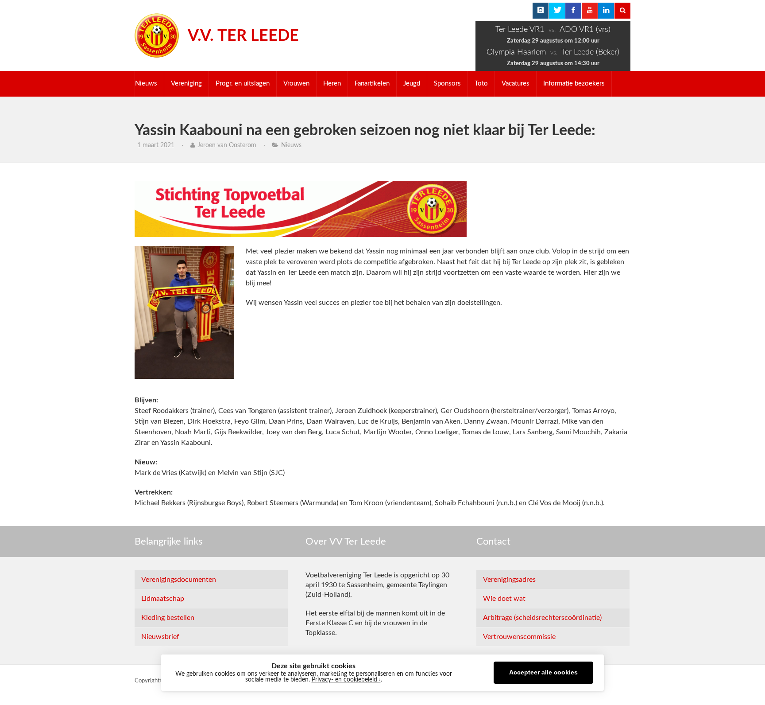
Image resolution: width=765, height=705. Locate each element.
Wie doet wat (504, 598)
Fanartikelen (372, 83)
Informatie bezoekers (574, 83)
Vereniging (186, 83)
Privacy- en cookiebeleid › (346, 680)
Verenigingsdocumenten (178, 579)
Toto (481, 83)
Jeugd (411, 83)
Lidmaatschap (162, 598)
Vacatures (515, 83)
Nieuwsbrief (160, 636)
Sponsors (447, 83)
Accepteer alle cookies (543, 672)
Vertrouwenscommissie (519, 636)
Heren (332, 83)
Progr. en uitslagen (243, 83)
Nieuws (146, 83)
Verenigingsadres (509, 579)
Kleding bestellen (167, 617)
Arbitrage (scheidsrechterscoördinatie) (542, 617)
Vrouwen (296, 83)
